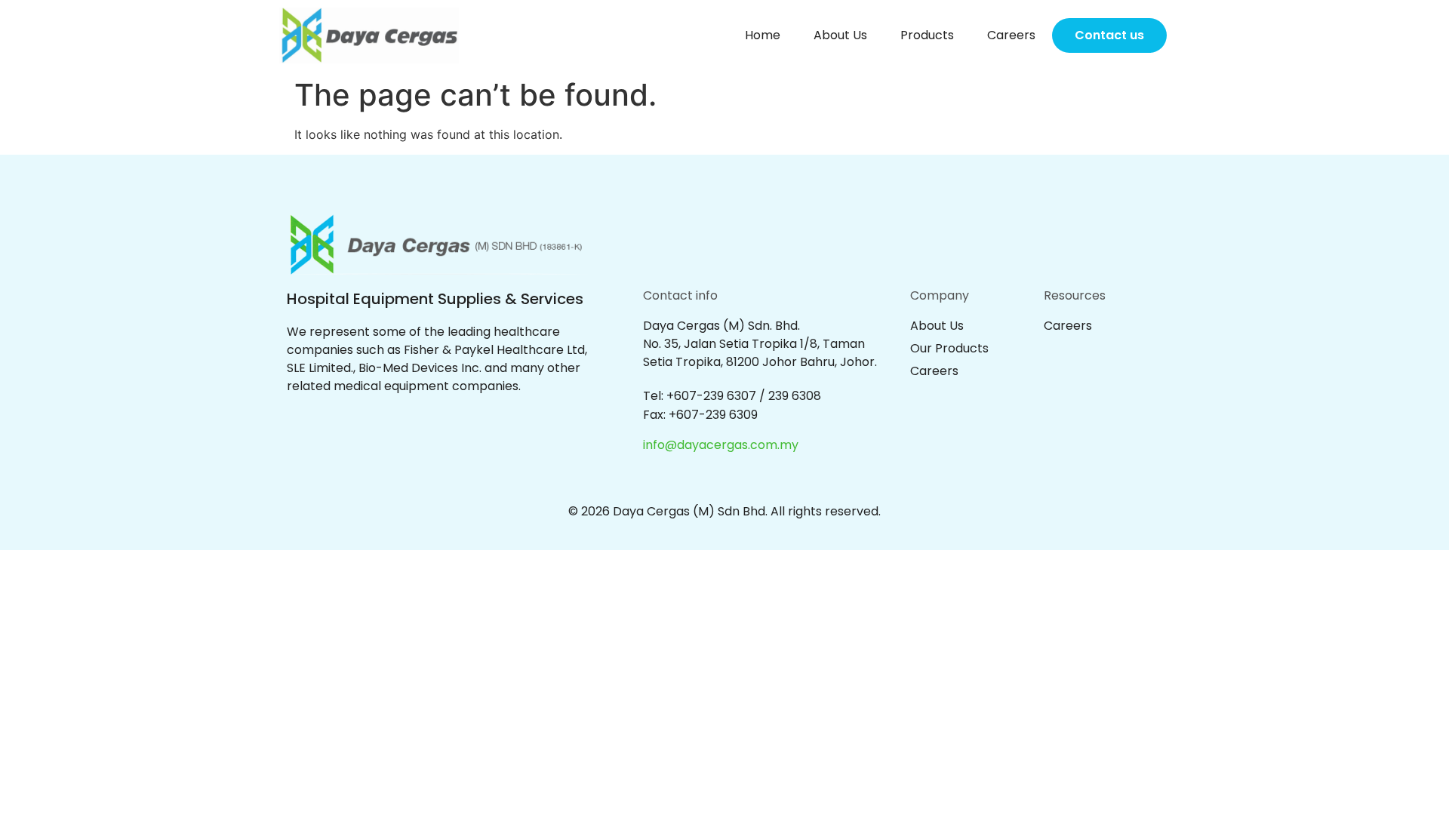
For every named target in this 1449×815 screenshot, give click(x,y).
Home (762, 35)
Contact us (1109, 35)
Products (927, 35)
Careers (1011, 35)
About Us (840, 35)
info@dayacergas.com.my (720, 445)
